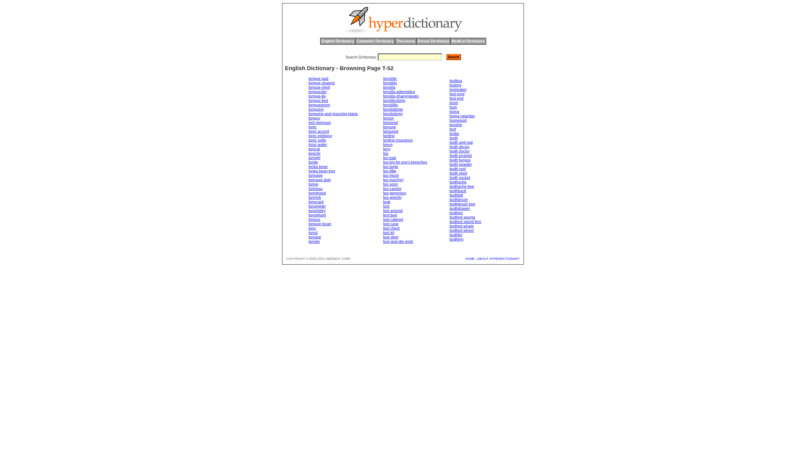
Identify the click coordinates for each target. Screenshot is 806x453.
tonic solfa (317, 140)
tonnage (316, 175)
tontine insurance (398, 140)
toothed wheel (462, 230)
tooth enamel (461, 156)
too (386, 153)
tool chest (391, 228)
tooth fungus (460, 160)
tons (312, 228)
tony (386, 149)
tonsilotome (393, 109)
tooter (454, 133)
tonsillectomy (394, 100)
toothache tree (462, 186)
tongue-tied (318, 100)
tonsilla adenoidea (399, 92)
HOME (470, 258)
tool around (393, 211)
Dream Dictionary (433, 41)
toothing (456, 239)
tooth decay (459, 147)
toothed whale (462, 226)
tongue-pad (318, 78)
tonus (388, 145)
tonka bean (318, 167)
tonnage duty (320, 180)
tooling (455, 85)
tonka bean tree (322, 171)
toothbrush (459, 200)
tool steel (391, 237)
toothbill (456, 195)
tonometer (317, 206)
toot (453, 129)
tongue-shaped (322, 83)
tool (386, 206)
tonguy (314, 118)
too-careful (392, 189)
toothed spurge (462, 217)
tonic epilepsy (320, 136)
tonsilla (389, 87)
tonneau (316, 189)
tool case (391, 224)
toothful (456, 235)
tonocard (316, 202)
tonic (313, 127)
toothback (458, 191)
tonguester (318, 92)
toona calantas (462, 116)
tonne (313, 184)
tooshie (456, 125)
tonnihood (317, 193)
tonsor (388, 118)
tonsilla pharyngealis (401, 96)
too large (390, 167)
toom (454, 103)
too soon (390, 184)
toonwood (458, 120)
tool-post (457, 94)
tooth (454, 138)
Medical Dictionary (468, 41)
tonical (314, 149)
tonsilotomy (393, 114)
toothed (456, 213)
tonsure (389, 127)
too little (389, 171)
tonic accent (319, 131)
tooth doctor (460, 151)
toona (454, 111)
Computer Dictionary (375, 41)
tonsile (314, 241)
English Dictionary (337, 41)
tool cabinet (393, 219)
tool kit (388, 233)
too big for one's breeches (405, 162)
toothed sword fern (465, 222)
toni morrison (320, 122)
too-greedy (392, 197)
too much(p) (393, 180)
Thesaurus (405, 41)
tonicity (315, 153)
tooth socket (460, 178)
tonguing (316, 109)
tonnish (315, 197)
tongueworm (319, 105)
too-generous (394, 193)
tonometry (317, 211)
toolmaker (458, 89)
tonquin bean (320, 224)
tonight (314, 158)
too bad (389, 158)
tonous (314, 219)
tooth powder (461, 164)
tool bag (390, 215)
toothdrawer (460, 208)
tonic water (318, 145)
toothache (458, 182)
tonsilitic (390, 78)
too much (391, 175)
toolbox (456, 81)
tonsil (313, 233)
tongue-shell (319, 87)
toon (453, 107)
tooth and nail (461, 142)
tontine (389, 136)
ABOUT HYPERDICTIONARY (498, 258)
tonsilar (315, 237)
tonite (313, 162)
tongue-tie (317, 96)
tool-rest (456, 98)
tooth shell (458, 173)
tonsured (390, 131)
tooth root (458, 169)
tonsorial (390, 122)
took (386, 202)
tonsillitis (390, 105)
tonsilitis (390, 83)
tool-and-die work (398, 241)
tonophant (317, 215)
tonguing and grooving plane (333, 114)
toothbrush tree (462, 204)
